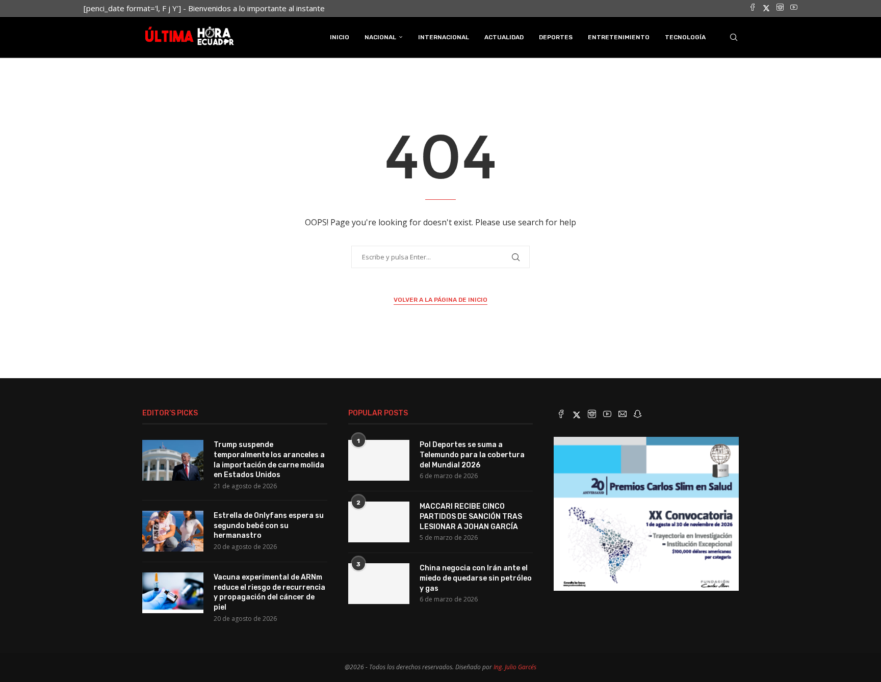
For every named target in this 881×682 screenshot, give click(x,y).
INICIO (339, 37)
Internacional (443, 37)
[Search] (734, 37)
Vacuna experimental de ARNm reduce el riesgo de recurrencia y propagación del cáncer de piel (269, 592)
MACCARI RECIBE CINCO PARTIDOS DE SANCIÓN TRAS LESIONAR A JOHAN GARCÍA (471, 516)
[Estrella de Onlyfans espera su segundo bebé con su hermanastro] (172, 531)
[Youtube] (793, 8)
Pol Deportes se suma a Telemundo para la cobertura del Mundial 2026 (472, 454)
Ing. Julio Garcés (515, 667)
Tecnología (685, 37)
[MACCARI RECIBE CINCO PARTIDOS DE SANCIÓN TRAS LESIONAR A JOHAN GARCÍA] (378, 522)
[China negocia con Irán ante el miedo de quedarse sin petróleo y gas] (378, 583)
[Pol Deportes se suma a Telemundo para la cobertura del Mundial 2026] (378, 460)
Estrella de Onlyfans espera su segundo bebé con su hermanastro (269, 525)
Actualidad (504, 37)
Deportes (556, 37)
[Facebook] (752, 8)
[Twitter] (766, 8)
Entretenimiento (619, 37)
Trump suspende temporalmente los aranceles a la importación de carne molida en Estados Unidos (269, 459)
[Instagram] (780, 8)
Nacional (380, 37)
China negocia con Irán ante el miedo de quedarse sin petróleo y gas (476, 578)
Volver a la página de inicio (440, 299)
